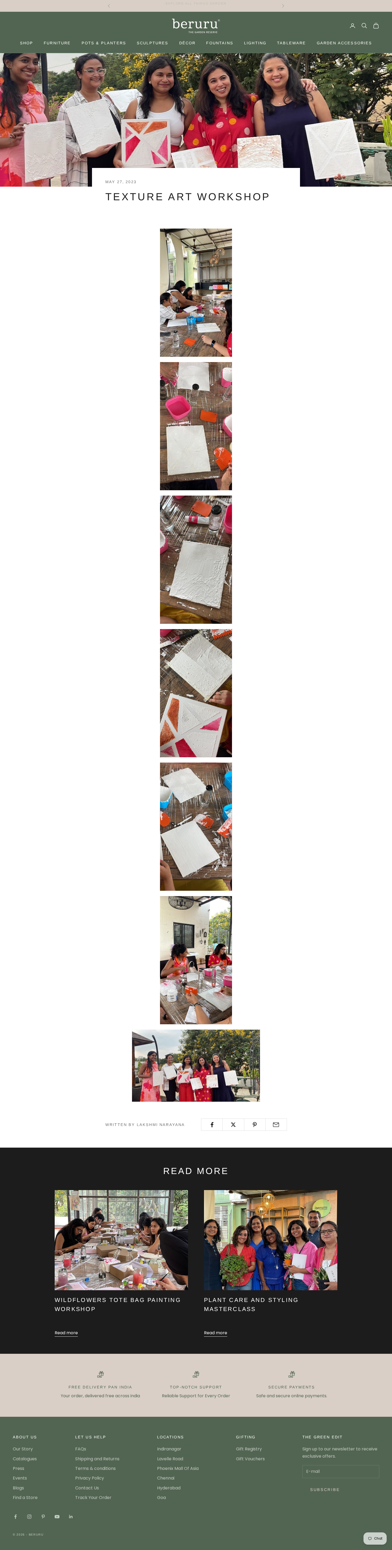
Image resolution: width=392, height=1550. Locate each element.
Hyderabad (169, 1488)
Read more (66, 1333)
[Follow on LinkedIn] (71, 1516)
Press (18, 1468)
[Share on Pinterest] (254, 1125)
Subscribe (325, 1489)
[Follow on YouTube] (57, 1516)
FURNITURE (57, 43)
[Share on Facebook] (211, 1125)
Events (20, 1478)
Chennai (165, 1478)
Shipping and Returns (97, 1459)
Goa (161, 1497)
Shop (26, 43)
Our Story (23, 1449)
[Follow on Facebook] (15, 1516)
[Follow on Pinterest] (43, 1516)
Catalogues (25, 1459)
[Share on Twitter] (233, 1125)
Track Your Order (93, 1497)
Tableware (291, 43)
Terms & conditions (95, 1468)
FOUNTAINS (219, 43)
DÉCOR (187, 43)
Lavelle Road (170, 1459)
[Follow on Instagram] (29, 1516)
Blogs (18, 1488)
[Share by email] (276, 1125)
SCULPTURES (153, 43)
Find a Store (25, 1497)
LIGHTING (255, 43)
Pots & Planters (104, 43)
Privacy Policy (89, 1478)
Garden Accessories (344, 43)
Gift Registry (249, 1449)
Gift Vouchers (250, 1459)
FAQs (80, 1449)
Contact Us (87, 1488)
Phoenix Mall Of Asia (178, 1468)
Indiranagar (169, 1449)
